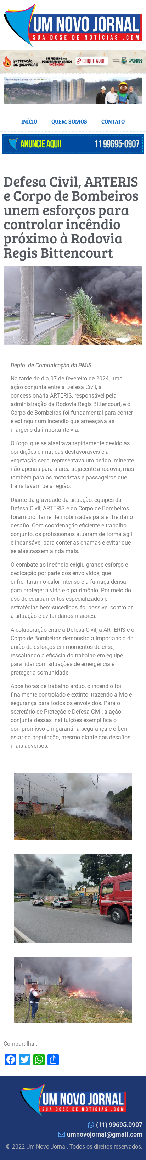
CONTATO (113, 121)
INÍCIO (29, 121)
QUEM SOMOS (69, 121)
